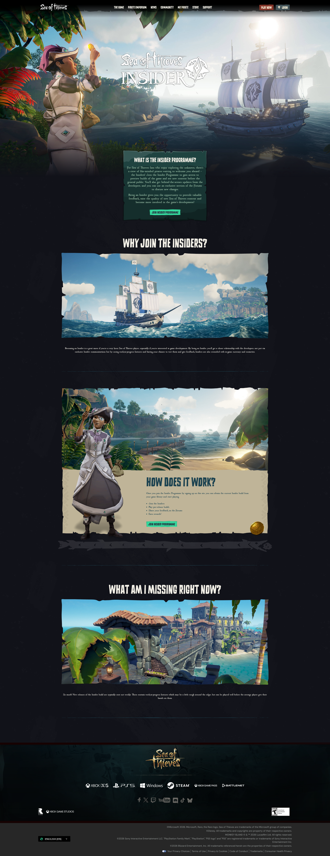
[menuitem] (119, 7)
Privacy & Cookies (217, 851)
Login (285, 7)
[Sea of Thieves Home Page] (54, 7)
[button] (54, 839)
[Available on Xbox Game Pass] (205, 786)
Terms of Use (199, 851)
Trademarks (256, 851)
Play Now (266, 7)
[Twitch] (153, 800)
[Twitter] (146, 800)
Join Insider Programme (165, 212)
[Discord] (175, 800)
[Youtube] (164, 800)
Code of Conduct (238, 851)
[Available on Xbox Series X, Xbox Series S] (97, 786)
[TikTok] (182, 800)
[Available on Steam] (178, 786)
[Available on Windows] (151, 786)
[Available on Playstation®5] (124, 786)
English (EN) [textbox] (53, 839)
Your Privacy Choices (178, 851)
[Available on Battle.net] (233, 786)
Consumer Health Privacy (278, 851)
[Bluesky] (190, 800)
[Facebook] (139, 799)
